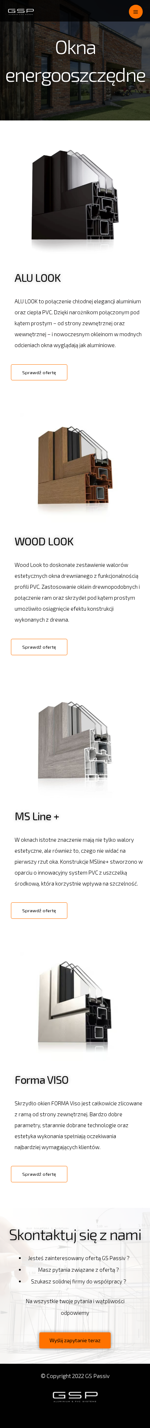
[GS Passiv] (21, 12)
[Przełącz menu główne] (136, 12)
